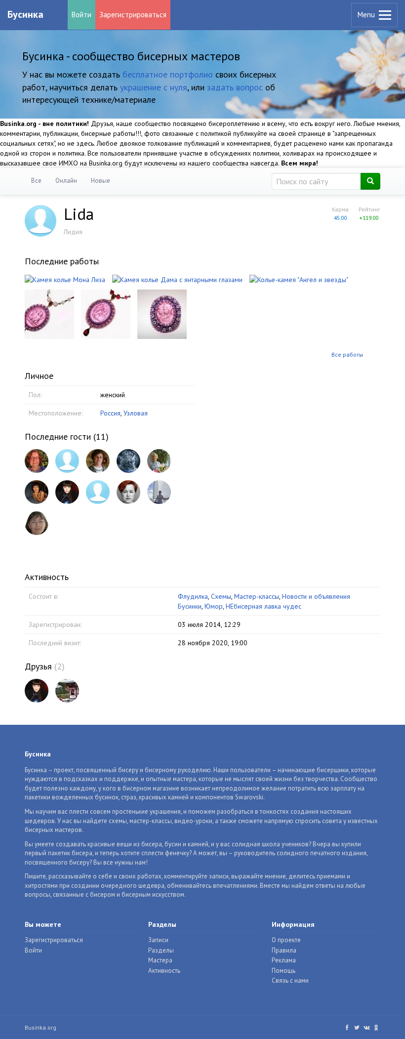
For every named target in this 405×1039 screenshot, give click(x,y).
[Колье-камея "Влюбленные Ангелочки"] (49, 313)
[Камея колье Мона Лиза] (65, 278)
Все (36, 180)
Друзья (38, 666)
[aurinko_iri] (128, 461)
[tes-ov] (159, 461)
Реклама (284, 960)
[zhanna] (36, 492)
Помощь (283, 970)
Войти (81, 14)
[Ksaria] (128, 492)
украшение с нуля (153, 87)
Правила (284, 950)
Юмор (213, 606)
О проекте (286, 940)
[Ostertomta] (36, 461)
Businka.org (40, 1027)
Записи (158, 940)
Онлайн (66, 180)
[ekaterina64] (159, 492)
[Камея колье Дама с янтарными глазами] (177, 278)
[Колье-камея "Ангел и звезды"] (298, 278)
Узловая (135, 413)
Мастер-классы (256, 596)
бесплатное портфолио (167, 74)
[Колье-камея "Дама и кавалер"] (105, 313)
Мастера (160, 960)
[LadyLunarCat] (67, 492)
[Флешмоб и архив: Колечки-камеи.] (162, 313)
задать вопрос (235, 87)
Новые (100, 180)
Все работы (347, 354)
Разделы (161, 950)
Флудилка (193, 596)
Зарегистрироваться (132, 14)
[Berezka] (36, 523)
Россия (110, 413)
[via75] (98, 492)
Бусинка (25, 14)
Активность (164, 970)
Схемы (221, 596)
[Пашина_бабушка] (98, 461)
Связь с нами (290, 980)
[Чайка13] (67, 691)
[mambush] (67, 461)
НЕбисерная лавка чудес (263, 606)
